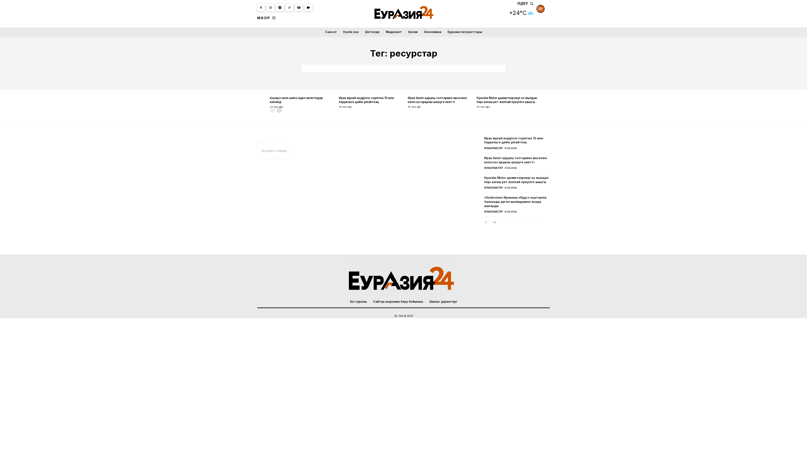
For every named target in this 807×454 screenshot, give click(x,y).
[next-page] (279, 110)
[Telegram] (280, 7)
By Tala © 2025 (403, 315)
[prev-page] (272, 110)
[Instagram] (270, 7)
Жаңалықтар (493, 148)
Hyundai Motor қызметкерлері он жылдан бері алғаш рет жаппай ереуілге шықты (507, 99)
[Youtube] (298, 7)
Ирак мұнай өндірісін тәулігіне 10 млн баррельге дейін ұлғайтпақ (366, 99)
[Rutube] (308, 7)
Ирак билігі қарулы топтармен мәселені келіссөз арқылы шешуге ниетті (437, 99)
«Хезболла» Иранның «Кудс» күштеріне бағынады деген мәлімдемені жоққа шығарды (515, 201)
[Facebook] (261, 7)
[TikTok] (289, 7)
